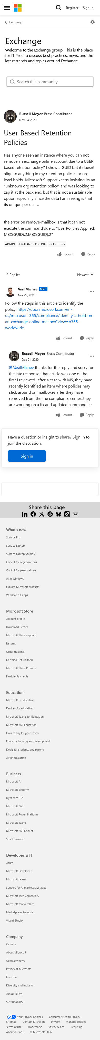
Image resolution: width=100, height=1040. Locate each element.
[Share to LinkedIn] (24, 513)
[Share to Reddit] (50, 513)
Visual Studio (14, 920)
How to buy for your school (22, 733)
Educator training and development (28, 741)
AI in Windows (15, 578)
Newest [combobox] (85, 274)
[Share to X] (41, 513)
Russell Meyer (31, 113)
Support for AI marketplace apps (26, 887)
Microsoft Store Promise (21, 668)
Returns (11, 643)
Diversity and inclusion (20, 985)
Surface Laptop (15, 545)
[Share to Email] (75, 513)
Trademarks (35, 1027)
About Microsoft (16, 952)
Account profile (15, 619)
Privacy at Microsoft (18, 969)
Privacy (55, 1022)
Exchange (15, 22)
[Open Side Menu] (7, 8)
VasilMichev (28, 289)
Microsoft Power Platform (22, 814)
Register (72, 7)
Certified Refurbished (19, 660)
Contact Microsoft (34, 1022)
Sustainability (14, 1002)
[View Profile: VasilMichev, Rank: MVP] (10, 292)
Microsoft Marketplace (20, 904)
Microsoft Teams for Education (25, 716)
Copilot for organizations (21, 562)
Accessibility (14, 993)
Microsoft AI (13, 781)
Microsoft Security (17, 790)
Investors (11, 977)
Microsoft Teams (16, 822)
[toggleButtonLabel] (92, 21)
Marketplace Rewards (19, 912)
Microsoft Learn (16, 879)
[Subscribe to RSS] (67, 513)
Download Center (17, 627)
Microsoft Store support (21, 635)
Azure (9, 863)
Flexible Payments (17, 676)
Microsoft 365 (14, 806)
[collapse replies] (50, 285)
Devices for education (19, 708)
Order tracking (15, 652)
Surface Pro (13, 537)
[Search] (59, 8)
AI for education (16, 758)
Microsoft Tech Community (22, 896)
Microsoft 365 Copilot (19, 831)
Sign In (88, 7)
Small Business (15, 839)
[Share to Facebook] (33, 513)
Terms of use (14, 1027)
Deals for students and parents (25, 749)
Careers (11, 944)
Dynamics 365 (15, 798)
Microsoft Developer (19, 871)
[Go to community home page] (18, 8)
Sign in (27, 456)
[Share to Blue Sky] (58, 513)
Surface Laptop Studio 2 (21, 554)
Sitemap (11, 1022)
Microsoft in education (20, 700)
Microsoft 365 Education (21, 725)
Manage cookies (76, 1022)
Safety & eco (56, 1027)
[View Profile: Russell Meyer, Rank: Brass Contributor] (10, 116)
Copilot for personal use (21, 570)
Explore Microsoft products (22, 587)
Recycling (76, 1027)
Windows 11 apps (17, 595)
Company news (15, 960)
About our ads (15, 1032)
